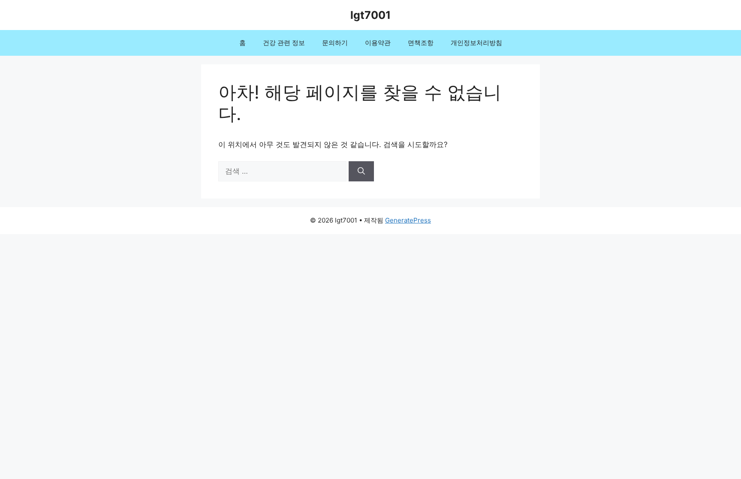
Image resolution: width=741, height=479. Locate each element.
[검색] (361, 171)
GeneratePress (408, 220)
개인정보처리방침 (476, 43)
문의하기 (335, 43)
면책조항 (421, 43)
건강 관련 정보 (284, 43)
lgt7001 (370, 15)
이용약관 (378, 43)
